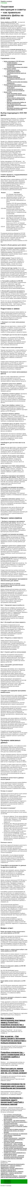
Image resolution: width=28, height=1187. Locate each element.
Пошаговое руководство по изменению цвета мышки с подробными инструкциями (15, 1135)
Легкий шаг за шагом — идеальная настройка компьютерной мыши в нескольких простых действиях (14, 1157)
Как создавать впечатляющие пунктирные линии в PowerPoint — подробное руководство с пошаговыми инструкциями (15, 1117)
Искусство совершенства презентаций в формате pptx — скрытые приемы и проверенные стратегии (12, 1165)
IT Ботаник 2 (7, 1183)
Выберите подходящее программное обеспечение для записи (16, 79)
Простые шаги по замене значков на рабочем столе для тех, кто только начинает (14, 1131)
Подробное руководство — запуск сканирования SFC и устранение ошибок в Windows (15, 1126)
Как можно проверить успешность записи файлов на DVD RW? (17, 108)
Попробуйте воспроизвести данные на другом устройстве (15, 89)
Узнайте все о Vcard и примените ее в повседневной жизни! (15, 1153)
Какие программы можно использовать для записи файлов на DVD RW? (16, 95)
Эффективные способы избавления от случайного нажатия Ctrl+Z (12, 1169)
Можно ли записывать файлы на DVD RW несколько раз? (16, 103)
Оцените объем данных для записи (17, 67)
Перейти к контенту (6, 1)
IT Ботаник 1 (7, 1180)
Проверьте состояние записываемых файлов (14, 70)
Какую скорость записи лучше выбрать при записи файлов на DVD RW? (16, 99)
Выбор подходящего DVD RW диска (14, 61)
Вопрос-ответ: (8, 92)
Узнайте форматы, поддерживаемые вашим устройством (14, 64)
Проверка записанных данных (13, 84)
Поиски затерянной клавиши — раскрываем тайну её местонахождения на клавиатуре (13, 1176)
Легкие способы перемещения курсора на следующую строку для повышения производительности (15, 1150)
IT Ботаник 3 (7, 1181)
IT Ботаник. (4, 3)
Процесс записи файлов (11, 76)
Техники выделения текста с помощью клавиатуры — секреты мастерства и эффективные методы (12, 1173)
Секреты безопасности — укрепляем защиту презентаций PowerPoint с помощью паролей (14, 1139)
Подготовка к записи (10, 68)
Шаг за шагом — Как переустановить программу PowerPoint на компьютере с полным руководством (15, 1122)
